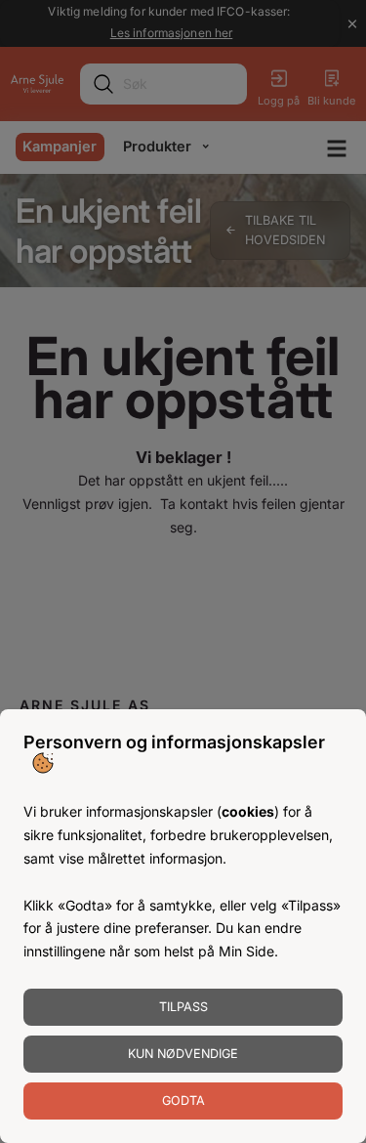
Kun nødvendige (183, 1053)
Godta (183, 1100)
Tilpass (183, 1006)
